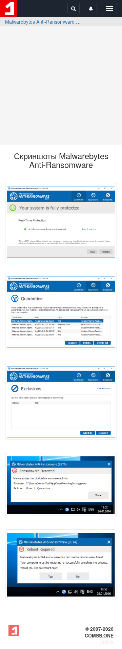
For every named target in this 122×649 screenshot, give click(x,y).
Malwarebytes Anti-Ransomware (40, 21)
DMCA (106, 642)
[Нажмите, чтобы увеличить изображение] (61, 221)
